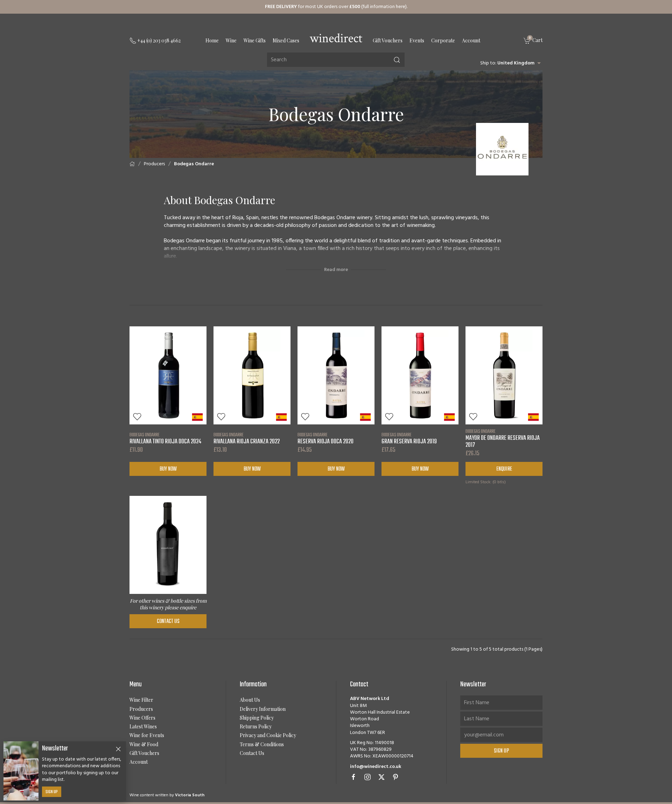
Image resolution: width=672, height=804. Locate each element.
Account (471, 40)
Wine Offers (142, 717)
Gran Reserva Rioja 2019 (409, 438)
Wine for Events (147, 735)
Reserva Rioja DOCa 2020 (326, 438)
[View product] (168, 375)
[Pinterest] (395, 777)
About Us (250, 699)
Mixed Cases (286, 40)
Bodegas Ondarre (194, 164)
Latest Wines (143, 726)
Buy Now (168, 469)
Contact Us (168, 621)
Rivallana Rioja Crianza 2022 (247, 438)
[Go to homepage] (336, 37)
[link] (533, 41)
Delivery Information (263, 709)
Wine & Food (144, 744)
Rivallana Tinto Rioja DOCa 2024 (165, 438)
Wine (231, 40)
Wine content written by (167, 795)
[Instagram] (367, 777)
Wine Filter (141, 699)
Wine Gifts (255, 40)
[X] (381, 777)
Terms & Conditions (262, 744)
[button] (137, 417)
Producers (154, 164)
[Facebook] (353, 777)
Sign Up (52, 792)
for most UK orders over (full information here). (336, 7)
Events (417, 40)
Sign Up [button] (501, 751)
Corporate (443, 40)
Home (212, 40)
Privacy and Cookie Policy (268, 735)
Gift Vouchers (387, 40)
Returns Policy (256, 726)
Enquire (504, 469)
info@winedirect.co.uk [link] (375, 767)
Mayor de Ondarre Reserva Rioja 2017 (502, 438)
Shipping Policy (257, 717)
